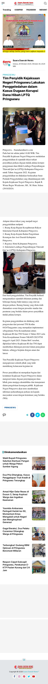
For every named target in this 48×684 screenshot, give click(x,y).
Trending (7, 10)
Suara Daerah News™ (31, 672)
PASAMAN (31, 10)
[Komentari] (4, 415)
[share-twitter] (37, 415)
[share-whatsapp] (43, 415)
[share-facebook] (32, 415)
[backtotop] (24, 660)
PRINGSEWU (9, 74)
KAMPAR (19, 10)
